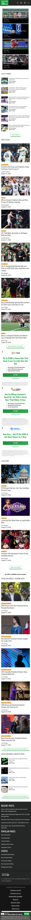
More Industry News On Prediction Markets (15, 796)
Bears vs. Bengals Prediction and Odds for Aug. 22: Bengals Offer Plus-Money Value (14, 336)
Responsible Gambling (15, 896)
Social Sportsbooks (5, 838)
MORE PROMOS (15, 135)
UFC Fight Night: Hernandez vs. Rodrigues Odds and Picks (14, 234)
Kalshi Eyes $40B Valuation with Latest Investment (18, 786)
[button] (17, 2)
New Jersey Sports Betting (7, 864)
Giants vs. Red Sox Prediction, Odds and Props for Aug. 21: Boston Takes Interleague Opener (15, 16)
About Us (15, 899)
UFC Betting (3, 230)
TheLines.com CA (15, 893)
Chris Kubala (6, 50)
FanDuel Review (15, 446)
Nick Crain (4, 340)
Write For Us (15, 909)
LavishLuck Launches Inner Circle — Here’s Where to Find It (15, 822)
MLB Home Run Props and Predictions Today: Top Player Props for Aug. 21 (15, 168)
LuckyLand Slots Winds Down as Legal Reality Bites (15, 521)
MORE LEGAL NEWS (15, 567)
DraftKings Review (15, 414)
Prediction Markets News (6, 603)
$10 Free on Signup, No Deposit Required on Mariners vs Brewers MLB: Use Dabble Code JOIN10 (19, 125)
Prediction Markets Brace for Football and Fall (17, 777)
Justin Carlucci (7, 65)
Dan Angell (6, 35)
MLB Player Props (7, 43)
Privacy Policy (15, 905)
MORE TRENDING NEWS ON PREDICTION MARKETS (15, 749)
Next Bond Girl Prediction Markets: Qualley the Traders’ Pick (14, 639)
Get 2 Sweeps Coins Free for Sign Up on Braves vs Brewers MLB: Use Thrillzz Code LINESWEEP (18, 107)
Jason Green (6, 19)
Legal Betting (3, 485)
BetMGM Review (15, 378)
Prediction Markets (5, 841)
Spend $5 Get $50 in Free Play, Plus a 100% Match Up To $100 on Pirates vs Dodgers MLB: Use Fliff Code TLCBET (19, 116)
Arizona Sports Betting (6, 860)
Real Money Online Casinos (7, 844)
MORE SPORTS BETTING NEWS (15, 346)
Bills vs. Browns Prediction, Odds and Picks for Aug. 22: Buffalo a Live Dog (14, 201)
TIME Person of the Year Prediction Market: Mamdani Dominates (14, 606)
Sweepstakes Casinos (6, 847)
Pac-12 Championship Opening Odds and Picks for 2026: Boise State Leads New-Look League (15, 268)
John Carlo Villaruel (12, 81)
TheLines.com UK (15, 890)
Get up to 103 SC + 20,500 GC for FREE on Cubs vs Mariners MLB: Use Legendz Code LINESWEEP (18, 88)
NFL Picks (3, 197)
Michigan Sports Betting (6, 867)
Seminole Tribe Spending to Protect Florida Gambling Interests (14, 554)
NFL (4, 58)
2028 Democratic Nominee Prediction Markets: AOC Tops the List (13, 706)
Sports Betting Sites (5, 835)
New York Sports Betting (6, 857)
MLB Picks (6, 12)
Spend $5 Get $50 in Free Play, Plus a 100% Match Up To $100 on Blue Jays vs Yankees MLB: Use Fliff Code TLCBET (19, 98)
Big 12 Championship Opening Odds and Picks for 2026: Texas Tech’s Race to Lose (15, 303)
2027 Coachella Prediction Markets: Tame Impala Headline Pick (14, 673)
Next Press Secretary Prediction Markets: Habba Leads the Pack (14, 739)
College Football (7, 27)
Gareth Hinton (5, 238)
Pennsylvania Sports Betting (7, 854)
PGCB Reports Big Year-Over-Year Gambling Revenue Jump (15, 489)
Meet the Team (15, 902)
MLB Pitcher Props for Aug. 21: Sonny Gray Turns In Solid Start (15, 819)
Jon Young (4, 493)
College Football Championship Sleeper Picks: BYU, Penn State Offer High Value (15, 32)
